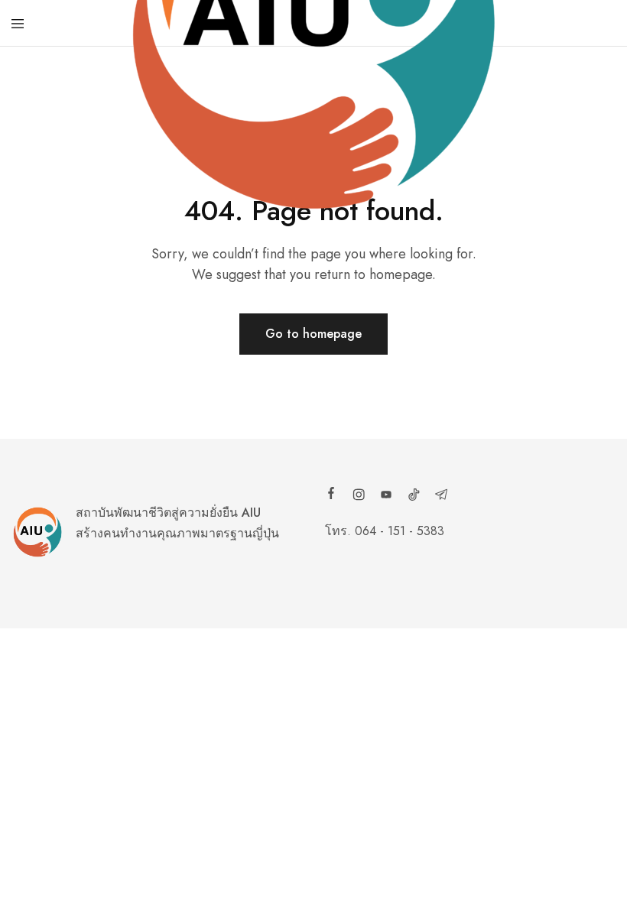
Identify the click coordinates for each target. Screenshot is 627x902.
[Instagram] (358, 497)
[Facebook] (331, 495)
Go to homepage (313, 333)
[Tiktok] (413, 497)
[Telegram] (441, 497)
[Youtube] (386, 497)
